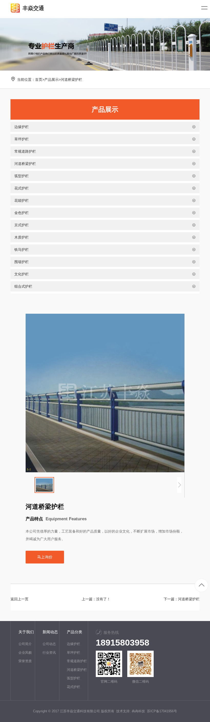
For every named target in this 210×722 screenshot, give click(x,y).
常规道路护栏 (77, 661)
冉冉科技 (138, 711)
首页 (38, 79)
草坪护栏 (73, 653)
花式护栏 (73, 687)
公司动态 (49, 644)
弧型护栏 (73, 678)
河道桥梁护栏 (71, 79)
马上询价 (44, 557)
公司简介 (25, 644)
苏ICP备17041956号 (162, 711)
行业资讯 (49, 653)
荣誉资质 (25, 661)
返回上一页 (19, 599)
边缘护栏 (73, 644)
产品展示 (51, 79)
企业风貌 (25, 653)
